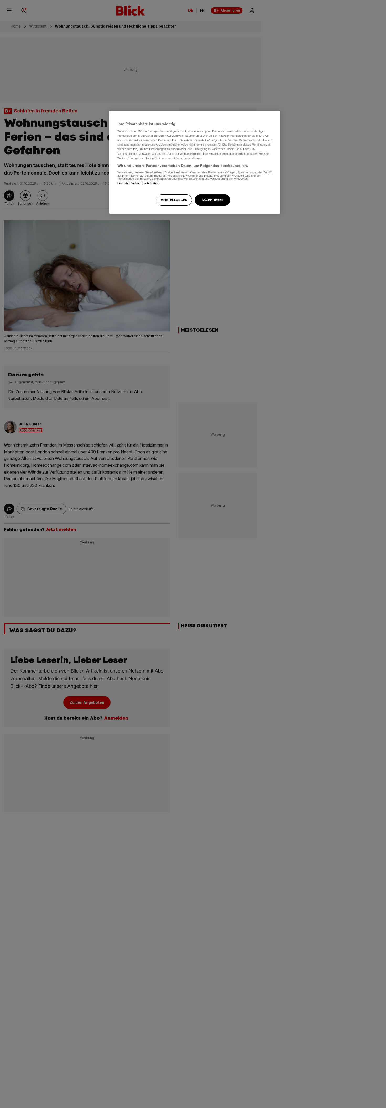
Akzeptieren (212, 199)
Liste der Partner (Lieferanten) (138, 183)
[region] (194, 162)
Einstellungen (174, 199)
